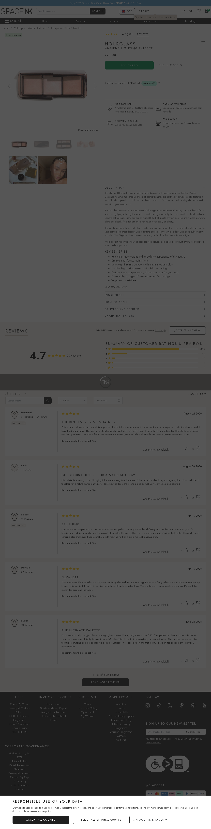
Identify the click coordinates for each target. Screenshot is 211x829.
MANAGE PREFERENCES (149, 819)
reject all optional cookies (101, 819)
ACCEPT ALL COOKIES (40, 819)
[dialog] (105, 812)
